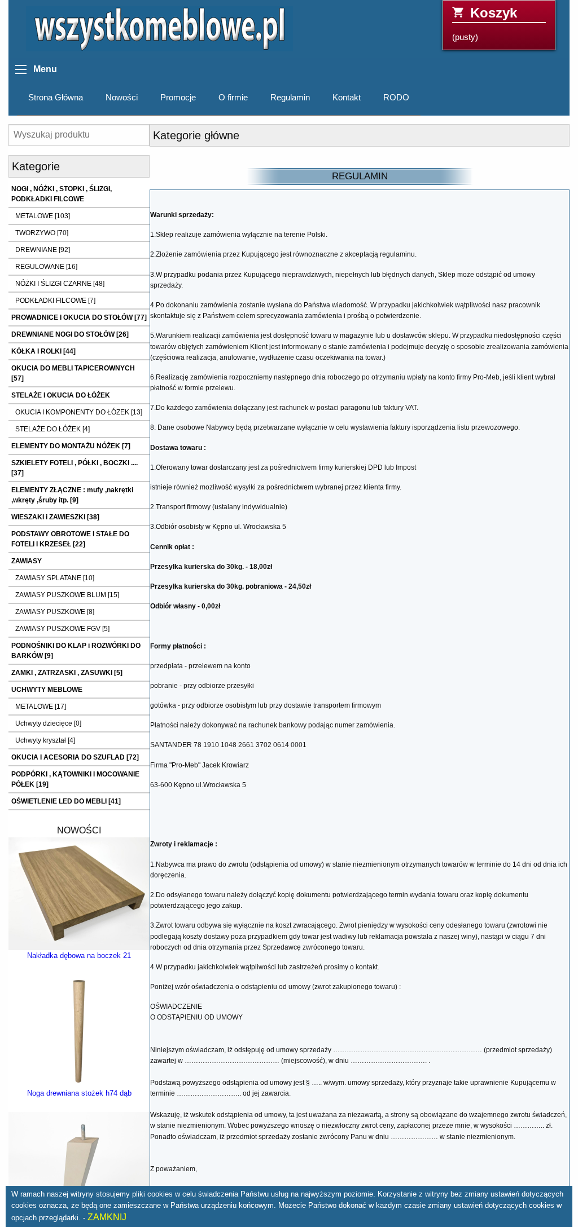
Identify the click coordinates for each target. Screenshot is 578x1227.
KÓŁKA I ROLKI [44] (43, 351)
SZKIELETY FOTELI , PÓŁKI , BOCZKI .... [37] (74, 468)
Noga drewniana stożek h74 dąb (79, 1093)
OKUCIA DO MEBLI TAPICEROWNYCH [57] (73, 373)
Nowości (122, 97)
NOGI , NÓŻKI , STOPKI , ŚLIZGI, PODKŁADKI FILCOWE (61, 194)
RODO (396, 97)
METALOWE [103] (42, 216)
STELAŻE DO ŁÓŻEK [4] (52, 429)
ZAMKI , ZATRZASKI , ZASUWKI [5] (66, 673)
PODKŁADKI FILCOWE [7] (55, 300)
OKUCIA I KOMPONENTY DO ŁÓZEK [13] (78, 412)
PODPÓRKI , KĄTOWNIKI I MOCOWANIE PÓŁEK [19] (75, 779)
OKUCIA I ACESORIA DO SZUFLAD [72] (75, 757)
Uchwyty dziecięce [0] (48, 723)
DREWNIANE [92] (42, 250)
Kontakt (346, 97)
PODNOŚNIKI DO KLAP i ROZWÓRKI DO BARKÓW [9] (76, 651)
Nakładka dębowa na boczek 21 (79, 955)
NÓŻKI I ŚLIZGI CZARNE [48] (59, 284)
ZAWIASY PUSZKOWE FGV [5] (62, 629)
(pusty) (484, 23)
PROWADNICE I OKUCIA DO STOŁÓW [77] (79, 317)
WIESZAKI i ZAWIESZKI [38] (55, 517)
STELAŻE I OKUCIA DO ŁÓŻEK (60, 395)
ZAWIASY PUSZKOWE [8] (54, 612)
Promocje (178, 97)
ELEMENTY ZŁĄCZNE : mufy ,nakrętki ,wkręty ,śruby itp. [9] (72, 495)
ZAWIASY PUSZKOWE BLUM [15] (67, 595)
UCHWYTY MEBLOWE (46, 690)
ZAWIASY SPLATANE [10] (54, 578)
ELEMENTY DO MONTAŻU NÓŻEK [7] (70, 446)
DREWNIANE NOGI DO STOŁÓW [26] (70, 334)
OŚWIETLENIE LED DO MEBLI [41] (66, 801)
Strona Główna (55, 97)
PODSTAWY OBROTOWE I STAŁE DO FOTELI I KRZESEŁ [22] (70, 539)
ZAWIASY (26, 561)
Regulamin (290, 97)
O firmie (233, 97)
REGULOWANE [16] (46, 267)
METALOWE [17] (40, 706)
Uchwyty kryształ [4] (45, 740)
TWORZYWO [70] (41, 233)
